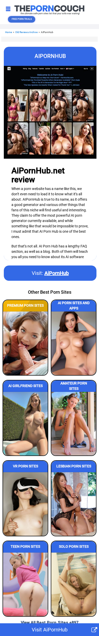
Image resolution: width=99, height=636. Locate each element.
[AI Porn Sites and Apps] (73, 343)
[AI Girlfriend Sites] (25, 423)
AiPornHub (56, 273)
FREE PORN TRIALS (22, 19)
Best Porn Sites (52, 622)
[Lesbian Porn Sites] (73, 504)
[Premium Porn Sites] (25, 343)
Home (8, 32)
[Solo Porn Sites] (73, 584)
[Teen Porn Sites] (25, 584)
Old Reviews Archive (26, 32)
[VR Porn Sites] (25, 504)
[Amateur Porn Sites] (73, 423)
